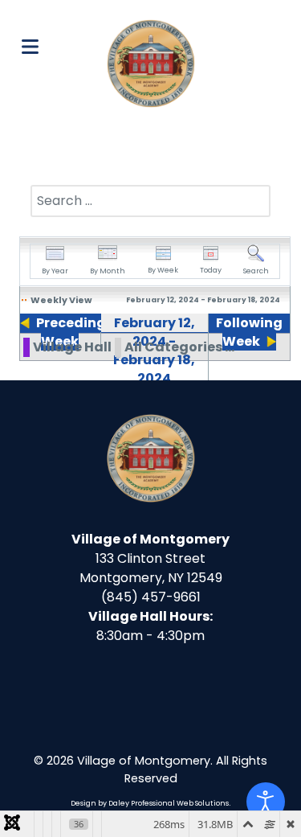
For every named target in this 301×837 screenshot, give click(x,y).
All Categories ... (179, 347)
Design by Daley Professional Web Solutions (150, 803)
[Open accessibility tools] (265, 801)
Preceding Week (71, 332)
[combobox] (150, 201)
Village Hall (72, 347)
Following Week (249, 332)
